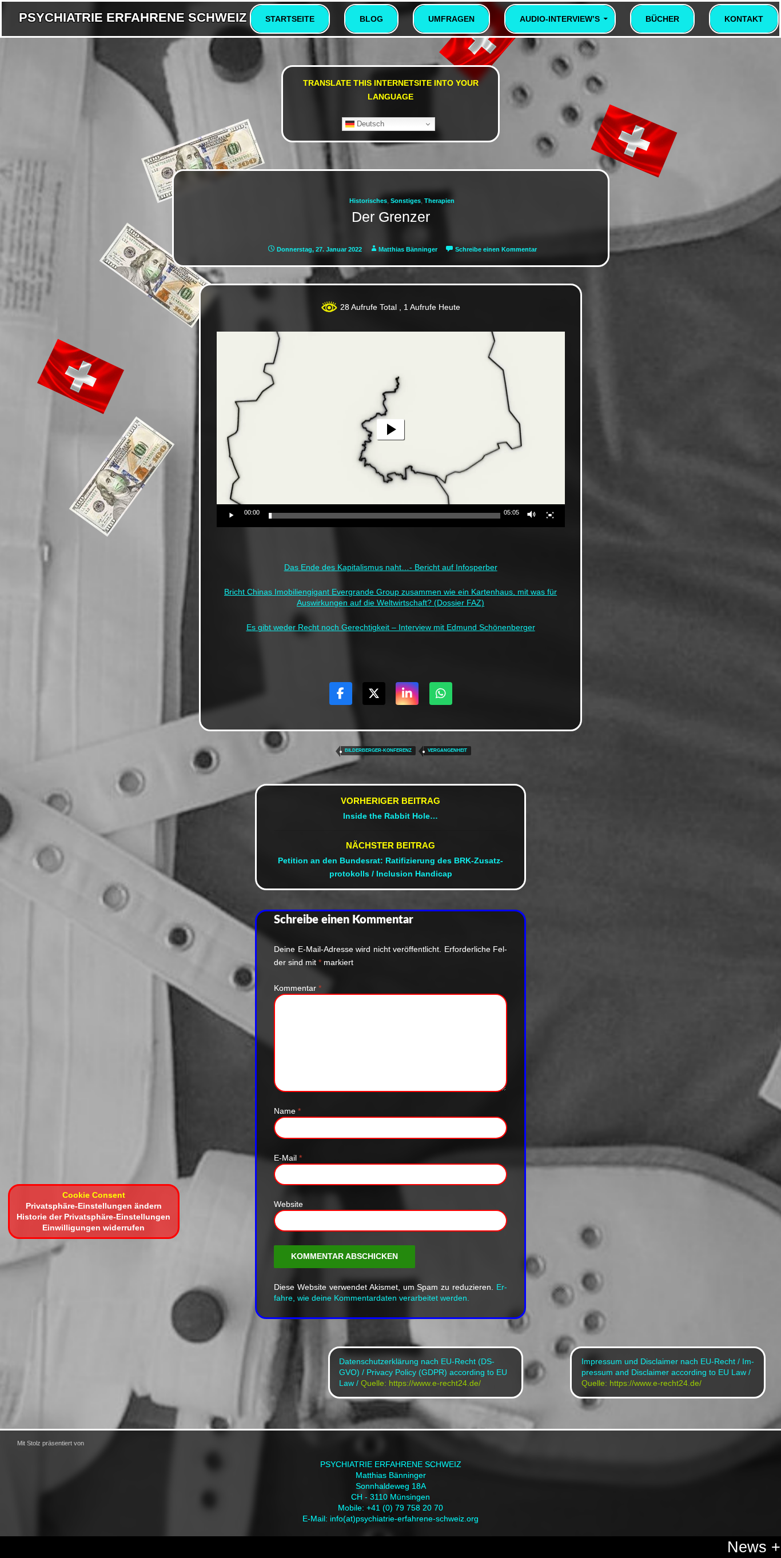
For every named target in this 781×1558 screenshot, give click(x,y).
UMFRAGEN (451, 18)
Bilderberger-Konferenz (378, 750)
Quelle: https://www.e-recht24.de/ (421, 1383)
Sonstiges (405, 200)
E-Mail (288, 1158)
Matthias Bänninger (407, 249)
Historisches (368, 200)
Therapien (439, 200)
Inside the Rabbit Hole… (390, 808)
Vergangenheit (447, 750)
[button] (390, 429)
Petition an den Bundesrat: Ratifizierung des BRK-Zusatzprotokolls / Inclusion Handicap (390, 859)
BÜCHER (662, 18)
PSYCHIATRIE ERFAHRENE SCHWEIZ (132, 17)
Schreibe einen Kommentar (496, 249)
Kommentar (297, 988)
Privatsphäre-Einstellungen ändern (94, 1206)
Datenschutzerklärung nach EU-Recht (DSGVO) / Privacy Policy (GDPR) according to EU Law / (423, 1372)
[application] (391, 429)
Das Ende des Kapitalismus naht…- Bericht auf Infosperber (390, 567)
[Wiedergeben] (231, 515)
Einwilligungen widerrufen (93, 1228)
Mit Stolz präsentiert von (248, 1481)
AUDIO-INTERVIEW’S (560, 18)
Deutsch (369, 123)
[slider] (384, 516)
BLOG (371, 18)
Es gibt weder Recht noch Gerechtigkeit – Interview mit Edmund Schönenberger (390, 627)
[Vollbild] (550, 515)
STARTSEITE (289, 18)
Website (288, 1204)
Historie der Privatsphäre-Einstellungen (93, 1217)
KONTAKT (743, 18)
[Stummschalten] (531, 515)
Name (287, 1111)
